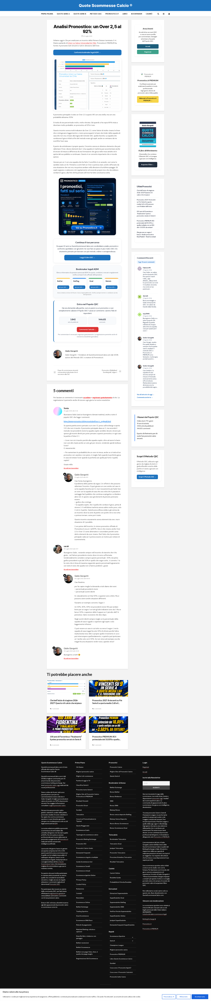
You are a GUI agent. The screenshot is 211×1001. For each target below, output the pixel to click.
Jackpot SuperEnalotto (118, 920)
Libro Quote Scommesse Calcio (121, 959)
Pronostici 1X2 (81, 844)
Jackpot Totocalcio (116, 848)
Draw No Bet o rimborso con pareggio (86, 937)
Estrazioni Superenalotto (119, 893)
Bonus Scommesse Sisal (118, 828)
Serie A (112, 941)
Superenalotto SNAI (117, 907)
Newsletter (80, 898)
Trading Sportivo (82, 911)
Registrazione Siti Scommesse (87, 959)
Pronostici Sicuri (82, 805)
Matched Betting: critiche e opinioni (85, 930)
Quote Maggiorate (82, 826)
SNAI (111, 801)
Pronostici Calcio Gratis (84, 848)
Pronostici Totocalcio (117, 853)
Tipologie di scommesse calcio (87, 835)
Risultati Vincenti (82, 801)
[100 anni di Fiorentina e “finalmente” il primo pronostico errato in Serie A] (66, 724)
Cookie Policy (81, 884)
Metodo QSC (96, 14)
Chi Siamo (79, 767)
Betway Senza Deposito (118, 819)
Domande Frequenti (83, 853)
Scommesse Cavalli (83, 866)
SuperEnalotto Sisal (117, 898)
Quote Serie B (79, 14)
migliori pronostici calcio (57, 805)
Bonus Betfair (115, 792)
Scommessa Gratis (82, 830)
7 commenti (55, 709)
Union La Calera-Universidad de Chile (82, 43)
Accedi (148, 46)
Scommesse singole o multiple (87, 857)
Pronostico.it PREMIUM (161, 837)
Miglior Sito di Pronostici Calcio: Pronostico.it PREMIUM (87, 795)
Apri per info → (63, 287)
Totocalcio (80, 815)
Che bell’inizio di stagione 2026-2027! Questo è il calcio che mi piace (66, 701)
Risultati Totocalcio (117, 862)
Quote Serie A (63, 14)
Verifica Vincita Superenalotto (120, 911)
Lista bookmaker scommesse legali (155, 914)
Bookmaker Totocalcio (118, 839)
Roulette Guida (115, 878)
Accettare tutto (200, 997)
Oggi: (146, 262)
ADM (55, 824)
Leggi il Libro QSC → (87, 257)
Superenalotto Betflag (118, 902)
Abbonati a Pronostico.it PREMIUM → (147, 99)
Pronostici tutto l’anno (118, 977)
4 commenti (55, 745)
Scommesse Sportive (117, 936)
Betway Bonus (115, 810)
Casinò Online (115, 873)
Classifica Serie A (82, 785)
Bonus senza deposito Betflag (120, 815)
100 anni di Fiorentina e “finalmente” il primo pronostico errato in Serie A (66, 738)
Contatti (79, 893)
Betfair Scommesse (83, 947)
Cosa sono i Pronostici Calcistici (121, 972)
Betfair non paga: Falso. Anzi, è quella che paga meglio (87, 953)
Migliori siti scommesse (84, 776)
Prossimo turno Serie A (84, 790)
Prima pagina (47, 14)
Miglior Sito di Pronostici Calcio (121, 772)
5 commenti (97, 745)
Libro (125, 14)
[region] (105, 995)
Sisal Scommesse (82, 916)
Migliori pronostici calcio (85, 772)
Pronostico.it (112, 14)
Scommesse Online (83, 902)
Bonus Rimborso (116, 796)
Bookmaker (136, 14)
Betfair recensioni (82, 943)
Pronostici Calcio (116, 767)
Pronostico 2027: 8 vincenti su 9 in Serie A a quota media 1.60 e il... (107, 701)
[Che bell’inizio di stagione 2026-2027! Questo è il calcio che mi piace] (66, 688)
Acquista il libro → (147, 165)
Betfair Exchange (82, 907)
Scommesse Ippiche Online (85, 875)
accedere (87, 397)
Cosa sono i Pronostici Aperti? (120, 968)
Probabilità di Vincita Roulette (120, 882)
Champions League (117, 945)
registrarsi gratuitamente (102, 397)
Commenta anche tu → (145, 397)
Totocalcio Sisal (115, 844)
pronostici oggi (157, 798)
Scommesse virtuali (83, 871)
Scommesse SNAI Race (84, 920)
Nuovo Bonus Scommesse (119, 824)
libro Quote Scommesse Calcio (52, 863)
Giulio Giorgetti (81, 474)
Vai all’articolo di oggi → (145, 394)
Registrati (147, 52)
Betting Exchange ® (149, 919)
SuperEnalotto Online (117, 916)
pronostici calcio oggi (52, 785)
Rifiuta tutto (184, 997)
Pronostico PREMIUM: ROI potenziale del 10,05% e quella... (106, 738)
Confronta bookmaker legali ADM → (87, 52)
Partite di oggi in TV (83, 781)
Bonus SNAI (114, 805)
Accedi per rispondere (71, 468)
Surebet (79, 810)
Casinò (149, 14)
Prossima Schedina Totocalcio (121, 857)
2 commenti (97, 709)
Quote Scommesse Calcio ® (105, 5)
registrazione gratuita (57, 893)
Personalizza (168, 997)
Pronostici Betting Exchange (86, 839)
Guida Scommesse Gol (84, 862)
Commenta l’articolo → (87, 330)
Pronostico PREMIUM (117, 954)
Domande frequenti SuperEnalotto (122, 925)
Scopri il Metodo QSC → (147, 477)
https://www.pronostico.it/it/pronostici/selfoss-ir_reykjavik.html (87, 421)
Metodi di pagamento (84, 925)
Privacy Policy (81, 880)
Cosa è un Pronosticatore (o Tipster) (86, 820)
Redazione (80, 889)
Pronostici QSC (54, 884)
